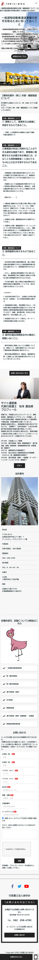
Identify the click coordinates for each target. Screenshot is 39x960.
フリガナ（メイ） (8, 778)
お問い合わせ (19, 935)
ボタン (19, 465)
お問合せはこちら (16, 957)
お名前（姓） (6, 754)
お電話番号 (6, 803)
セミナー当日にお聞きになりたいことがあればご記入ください (19, 826)
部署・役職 (6, 795)
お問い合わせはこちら (19, 373)
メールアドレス (7, 811)
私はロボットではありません (16, 849)
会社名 (4, 787)
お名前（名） (6, 762)
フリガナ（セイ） (8, 770)
